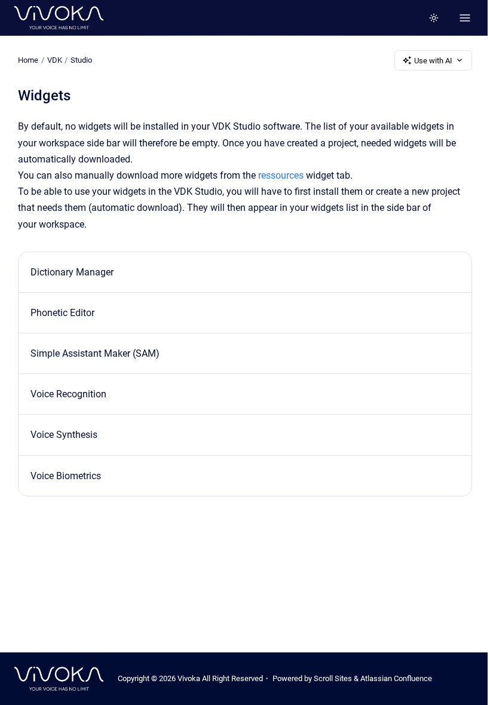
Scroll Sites (333, 678)
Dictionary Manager (72, 272)
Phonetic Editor (62, 312)
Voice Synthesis (63, 434)
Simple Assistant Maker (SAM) (95, 353)
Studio (81, 60)
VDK (54, 60)
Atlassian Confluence (396, 678)
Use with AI (433, 60)
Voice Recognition (68, 394)
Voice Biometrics (65, 476)
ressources (281, 175)
